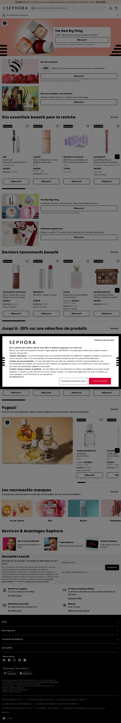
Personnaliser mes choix (73, 381)
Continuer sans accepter (104, 340)
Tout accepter (100, 381)
